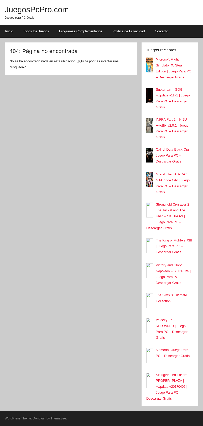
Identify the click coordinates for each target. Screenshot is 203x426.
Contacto (161, 31)
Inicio (9, 31)
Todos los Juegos (36, 31)
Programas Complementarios (80, 31)
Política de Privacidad (128, 31)
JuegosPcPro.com (37, 9)
